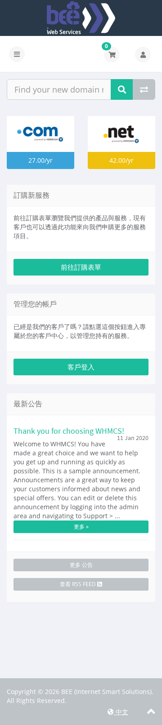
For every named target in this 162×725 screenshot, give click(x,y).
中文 (121, 711)
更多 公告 (81, 565)
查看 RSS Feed (78, 584)
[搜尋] (122, 89)
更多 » (81, 526)
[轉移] (144, 89)
